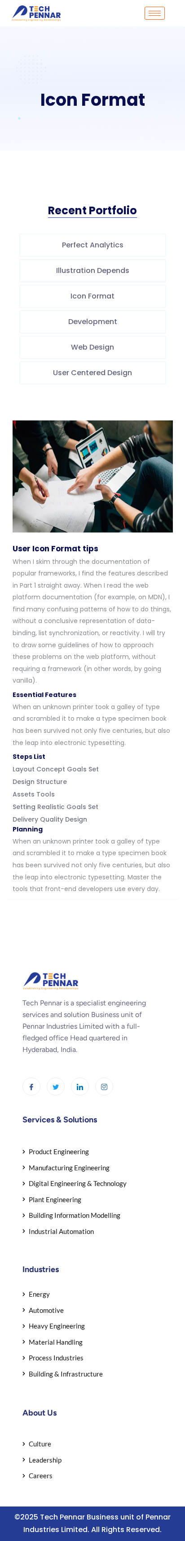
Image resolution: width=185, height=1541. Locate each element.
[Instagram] (104, 1086)
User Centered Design (92, 373)
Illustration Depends (92, 270)
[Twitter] (56, 1086)
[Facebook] (31, 1086)
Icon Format (92, 296)
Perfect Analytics (92, 245)
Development (92, 321)
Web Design (92, 347)
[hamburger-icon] (155, 13)
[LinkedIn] (80, 1086)
